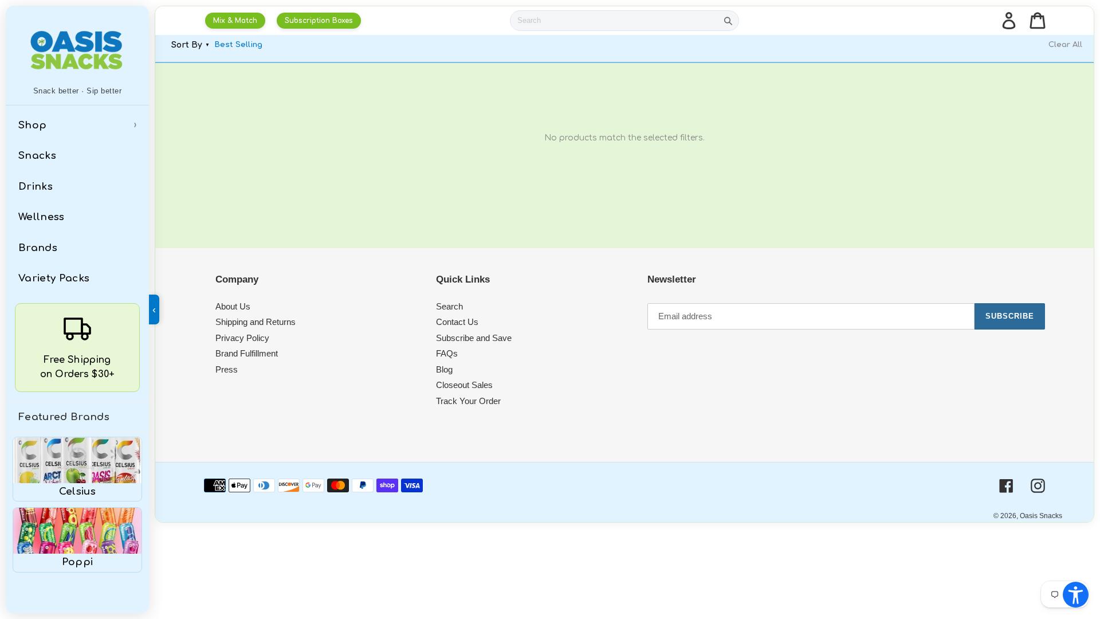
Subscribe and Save (474, 338)
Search (449, 306)
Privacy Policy (242, 338)
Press (226, 369)
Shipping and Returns (255, 322)
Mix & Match (235, 21)
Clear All (1065, 45)
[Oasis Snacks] (77, 50)
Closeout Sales (464, 385)
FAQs (447, 353)
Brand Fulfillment (246, 353)
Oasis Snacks (1041, 516)
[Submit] (728, 20)
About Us (232, 306)
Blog (444, 369)
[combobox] (614, 20)
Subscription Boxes (319, 21)
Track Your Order (468, 401)
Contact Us (457, 322)
